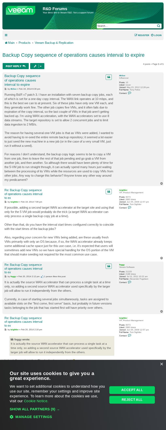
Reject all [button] (132, 399)
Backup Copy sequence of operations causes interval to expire (73, 55)
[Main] (23, 9)
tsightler (123, 190)
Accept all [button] (132, 390)
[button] (57, 409)
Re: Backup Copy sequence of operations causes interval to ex (23, 193)
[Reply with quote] (109, 77)
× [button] (161, 364)
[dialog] (83, 395)
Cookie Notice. (36, 401)
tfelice (122, 75)
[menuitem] (156, 35)
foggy (122, 265)
